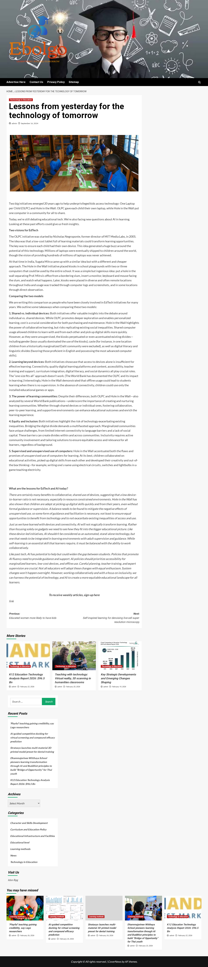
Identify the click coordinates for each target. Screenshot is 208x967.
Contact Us (36, 82)
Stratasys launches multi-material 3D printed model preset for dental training (32, 749)
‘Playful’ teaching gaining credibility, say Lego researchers (32, 725)
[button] (199, 82)
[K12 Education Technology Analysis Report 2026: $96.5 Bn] (28, 655)
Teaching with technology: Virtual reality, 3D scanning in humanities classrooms (73, 678)
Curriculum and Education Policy (28, 829)
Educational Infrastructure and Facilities (32, 835)
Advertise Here (16, 82)
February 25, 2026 (66, 939)
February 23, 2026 (145, 946)
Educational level (19, 842)
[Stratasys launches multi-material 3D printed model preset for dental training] (104, 908)
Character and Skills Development (29, 822)
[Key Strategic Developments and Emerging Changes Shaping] (120, 655)
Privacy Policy (56, 82)
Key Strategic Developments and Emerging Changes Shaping (118, 678)
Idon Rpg (13, 879)
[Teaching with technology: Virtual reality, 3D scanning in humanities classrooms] (74, 655)
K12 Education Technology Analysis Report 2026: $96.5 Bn (27, 678)
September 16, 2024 (29, 123)
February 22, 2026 (27, 687)
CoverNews (114, 961)
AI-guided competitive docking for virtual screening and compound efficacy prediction (32, 737)
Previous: (32, 615)
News (13, 855)
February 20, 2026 (73, 687)
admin (14, 123)
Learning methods (20, 848)
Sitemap (74, 82)
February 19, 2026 (119, 687)
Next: (111, 618)
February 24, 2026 (106, 935)
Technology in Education (21, 100)
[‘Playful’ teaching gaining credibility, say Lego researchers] (25, 908)
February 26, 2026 (27, 935)
